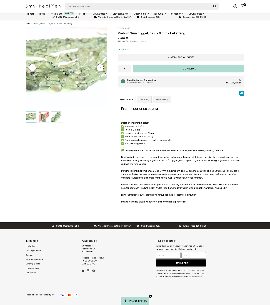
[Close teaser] (150, 296)
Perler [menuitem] (82, 13)
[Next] (100, 67)
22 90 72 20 (91, 260)
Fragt (128, 41)
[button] (135, 301)
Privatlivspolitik (32, 268)
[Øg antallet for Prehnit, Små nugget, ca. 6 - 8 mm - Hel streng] (129, 69)
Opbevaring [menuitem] (140, 13)
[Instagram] (89, 270)
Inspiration (30, 246)
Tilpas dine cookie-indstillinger (39, 294)
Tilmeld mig (181, 262)
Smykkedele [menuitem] (99, 13)
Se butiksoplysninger (233, 81)
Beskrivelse (126, 99)
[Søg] (215, 6)
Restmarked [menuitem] (56, 13)
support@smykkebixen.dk (93, 257)
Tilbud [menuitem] (42, 13)
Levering (144, 99)
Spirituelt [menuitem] (158, 13)
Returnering (162, 99)
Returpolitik (31, 272)
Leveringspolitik (33, 263)
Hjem (28, 24)
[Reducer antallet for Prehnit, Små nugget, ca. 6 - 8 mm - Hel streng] (120, 69)
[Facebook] (84, 270)
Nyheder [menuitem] (30, 13)
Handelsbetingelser (35, 259)
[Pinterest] (94, 270)
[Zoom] (101, 33)
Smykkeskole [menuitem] (195, 13)
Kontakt (29, 255)
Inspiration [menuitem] (175, 13)
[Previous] (32, 67)
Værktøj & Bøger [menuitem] (121, 13)
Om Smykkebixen (33, 250)
